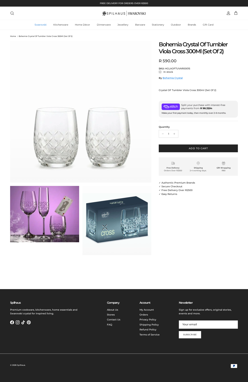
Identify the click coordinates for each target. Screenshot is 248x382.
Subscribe (190, 334)
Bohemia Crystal (173, 78)
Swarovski (41, 24)
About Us (112, 309)
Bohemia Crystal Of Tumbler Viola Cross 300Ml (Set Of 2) (46, 36)
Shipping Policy (149, 324)
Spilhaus (21, 365)
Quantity (164, 126)
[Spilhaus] (124, 13)
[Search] (12, 13)
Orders (144, 314)
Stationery (158, 24)
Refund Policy (148, 329)
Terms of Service (150, 334)
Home (13, 36)
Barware (140, 24)
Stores (111, 314)
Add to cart (198, 148)
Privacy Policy (148, 319)
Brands (192, 24)
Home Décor (82, 24)
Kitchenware (60, 24)
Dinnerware (104, 24)
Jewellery (122, 24)
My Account (147, 309)
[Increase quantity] (175, 134)
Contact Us (113, 319)
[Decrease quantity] (162, 134)
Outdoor (176, 24)
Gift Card (208, 24)
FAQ (109, 324)
